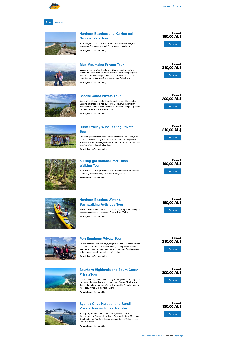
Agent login (179, 335)
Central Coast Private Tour (100, 95)
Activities (59, 22)
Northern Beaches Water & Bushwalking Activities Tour (101, 202)
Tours (48, 22)
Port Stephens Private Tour (101, 238)
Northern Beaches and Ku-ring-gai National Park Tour (106, 35)
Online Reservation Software (151, 335)
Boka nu (173, 44)
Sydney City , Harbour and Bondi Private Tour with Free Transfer (105, 305)
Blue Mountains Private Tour (102, 64)
